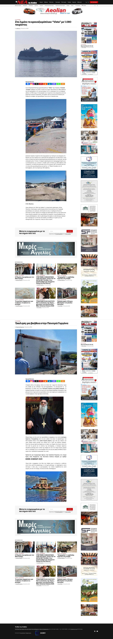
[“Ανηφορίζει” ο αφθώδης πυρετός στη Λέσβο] (67, 269)
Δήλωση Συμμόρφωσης (44, 629)
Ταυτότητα (17, 629)
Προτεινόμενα (17, 19)
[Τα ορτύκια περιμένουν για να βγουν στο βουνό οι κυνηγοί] (25, 293)
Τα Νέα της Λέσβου (21, 627)
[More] (63, 84)
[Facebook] (28, 84)
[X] (36, 84)
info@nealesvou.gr (73, 629)
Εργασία (36, 5)
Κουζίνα (41, 5)
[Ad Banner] (46, 249)
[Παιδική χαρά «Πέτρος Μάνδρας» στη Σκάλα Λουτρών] (67, 293)
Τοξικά (68, 5)
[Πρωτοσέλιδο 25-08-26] (89, 33)
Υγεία (72, 5)
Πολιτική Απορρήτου (59, 234)
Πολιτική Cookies (28, 629)
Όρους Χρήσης (68, 234)
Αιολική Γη (31, 5)
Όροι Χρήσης (22, 629)
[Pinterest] (41, 84)
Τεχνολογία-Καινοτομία (60, 5)
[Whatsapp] (58, 84)
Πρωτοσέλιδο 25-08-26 (87, 46)
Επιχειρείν (25, 5)
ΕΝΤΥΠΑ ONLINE (94, 2)
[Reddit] (45, 84)
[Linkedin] (50, 84)
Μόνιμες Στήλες (18, 5)
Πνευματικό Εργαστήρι (49, 5)
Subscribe (70, 231)
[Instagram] (32, 84)
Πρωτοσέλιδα (83, 44)
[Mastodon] (54, 84)
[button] (86, 2)
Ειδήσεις (16, 275)
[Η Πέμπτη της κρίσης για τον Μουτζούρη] (25, 269)
